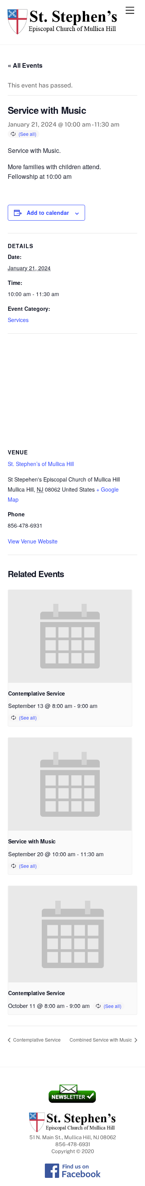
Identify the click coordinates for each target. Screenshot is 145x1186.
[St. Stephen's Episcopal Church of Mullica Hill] (62, 31)
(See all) (27, 133)
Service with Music (32, 841)
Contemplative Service (36, 693)
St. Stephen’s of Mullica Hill (41, 464)
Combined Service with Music (101, 1039)
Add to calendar (48, 212)
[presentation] (70, 636)
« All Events (25, 65)
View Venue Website (33, 541)
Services (18, 320)
